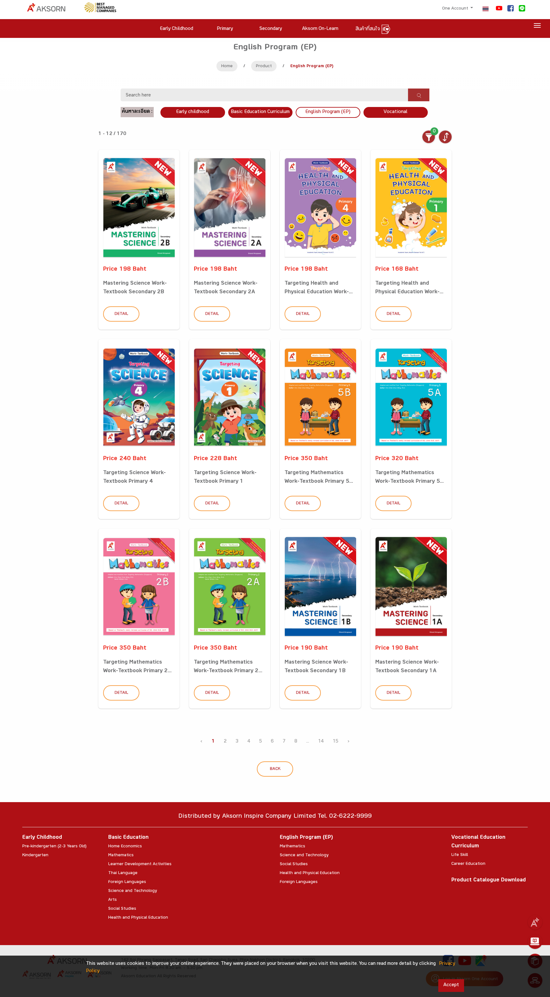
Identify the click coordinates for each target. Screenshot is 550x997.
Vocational (395, 112)
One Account (455, 9)
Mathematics (121, 856)
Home (227, 66)
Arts (112, 900)
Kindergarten (35, 856)
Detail (121, 314)
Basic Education (128, 838)
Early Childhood (42, 838)
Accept (451, 985)
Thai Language (123, 873)
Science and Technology (132, 891)
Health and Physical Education (138, 918)
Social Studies (122, 909)
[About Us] (535, 922)
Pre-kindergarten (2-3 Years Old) (54, 847)
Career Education (468, 864)
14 (321, 742)
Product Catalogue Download (488, 880)
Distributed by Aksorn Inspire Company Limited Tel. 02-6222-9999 (275, 817)
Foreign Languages (127, 882)
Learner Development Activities (140, 864)
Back (275, 769)
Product (264, 66)
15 (335, 742)
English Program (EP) (327, 112)
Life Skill (459, 855)
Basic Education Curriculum (260, 112)
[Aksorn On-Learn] (535, 941)
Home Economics (125, 847)
